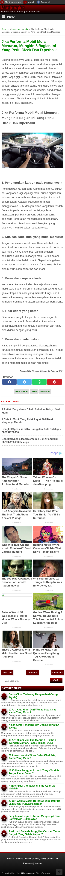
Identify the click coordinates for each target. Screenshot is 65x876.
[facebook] (9, 382)
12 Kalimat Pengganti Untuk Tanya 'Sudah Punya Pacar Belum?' (34, 772)
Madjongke (12, 7)
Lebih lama (57, 672)
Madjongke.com (13, 2)
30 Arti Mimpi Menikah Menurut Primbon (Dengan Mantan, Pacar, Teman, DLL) (32, 741)
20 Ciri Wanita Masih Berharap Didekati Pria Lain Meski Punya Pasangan (34, 802)
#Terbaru (45, 391)
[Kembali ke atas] (59, 872)
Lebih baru (7, 672)
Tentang (19, 858)
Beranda (33, 672)
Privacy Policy (39, 858)
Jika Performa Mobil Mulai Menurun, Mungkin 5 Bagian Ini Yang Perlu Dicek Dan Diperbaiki (30, 45)
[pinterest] (54, 382)
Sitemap (38, 863)
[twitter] (24, 382)
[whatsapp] (39, 382)
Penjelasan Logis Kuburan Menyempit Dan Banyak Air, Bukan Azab (34, 817)
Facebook (45, 2)
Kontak (31, 2)
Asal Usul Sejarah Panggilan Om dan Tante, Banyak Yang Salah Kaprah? (34, 833)
